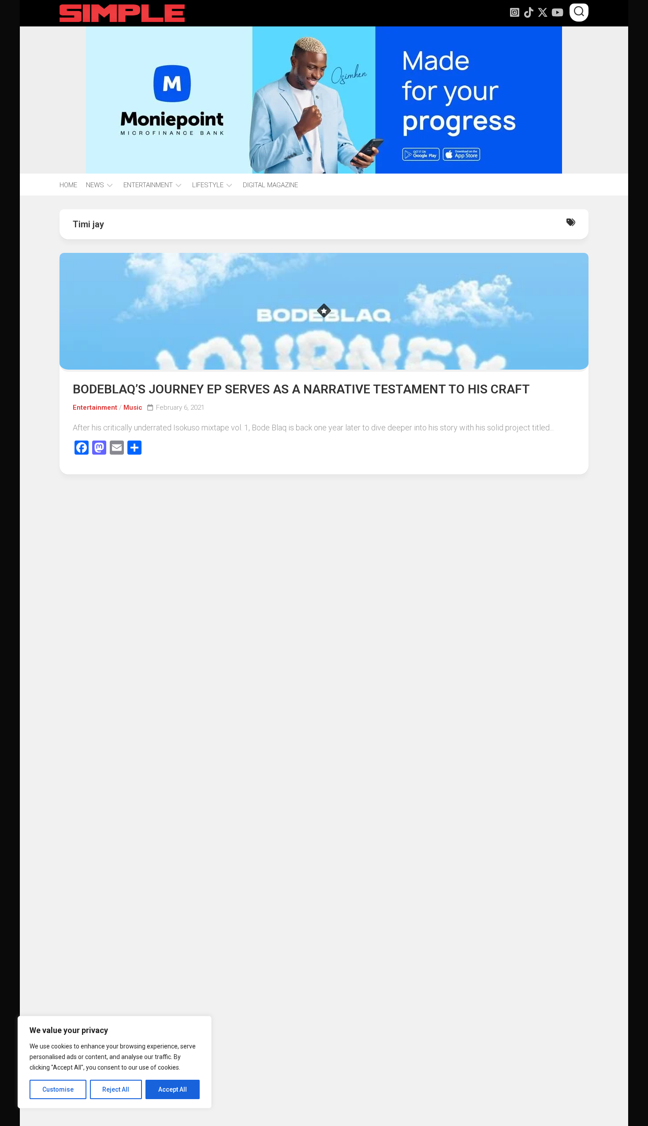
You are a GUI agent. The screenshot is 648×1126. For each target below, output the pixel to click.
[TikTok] (528, 12)
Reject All (115, 1089)
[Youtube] (556, 12)
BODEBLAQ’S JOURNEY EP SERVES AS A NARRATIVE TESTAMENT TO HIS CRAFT (301, 389)
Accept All (172, 1089)
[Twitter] (542, 12)
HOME (68, 185)
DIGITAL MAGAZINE (270, 185)
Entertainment (95, 407)
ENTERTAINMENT (148, 185)
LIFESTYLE (207, 185)
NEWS (95, 185)
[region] (115, 1062)
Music (132, 407)
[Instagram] (514, 12)
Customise (58, 1089)
